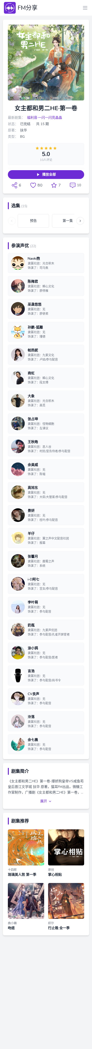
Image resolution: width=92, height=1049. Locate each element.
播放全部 (49, 174)
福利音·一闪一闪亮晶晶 (44, 117)
